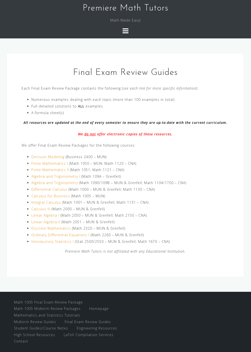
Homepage (99, 308)
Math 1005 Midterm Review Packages (47, 308)
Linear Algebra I (45, 215)
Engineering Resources (97, 328)
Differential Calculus (49, 189)
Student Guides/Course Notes (41, 328)
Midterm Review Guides (35, 321)
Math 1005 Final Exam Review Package (48, 302)
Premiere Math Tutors (125, 8)
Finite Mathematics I (49, 163)
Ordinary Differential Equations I (60, 235)
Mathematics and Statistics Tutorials (47, 315)
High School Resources (34, 334)
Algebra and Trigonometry (54, 182)
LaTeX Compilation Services (88, 334)
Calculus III (40, 209)
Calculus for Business (50, 196)
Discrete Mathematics (51, 228)
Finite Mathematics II (50, 169)
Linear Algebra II (45, 222)
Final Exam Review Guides (88, 321)
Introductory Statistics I (52, 241)
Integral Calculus (46, 202)
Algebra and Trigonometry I (55, 176)
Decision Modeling (47, 156)
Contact (21, 341)
